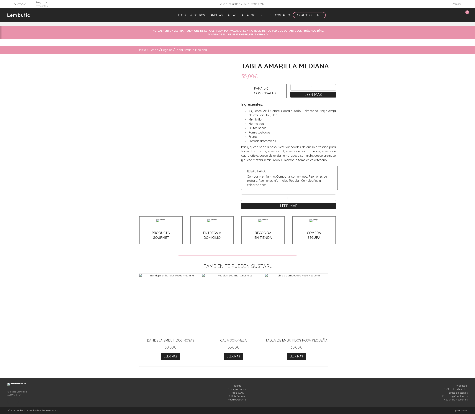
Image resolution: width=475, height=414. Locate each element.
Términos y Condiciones (455, 396)
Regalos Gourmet (237, 399)
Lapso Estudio (460, 410)
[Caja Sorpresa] (233, 305)
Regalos (166, 50)
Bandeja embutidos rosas (170, 340)
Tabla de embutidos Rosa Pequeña (296, 340)
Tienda (153, 50)
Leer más (313, 94)
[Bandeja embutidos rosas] (170, 305)
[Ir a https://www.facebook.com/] (16, 401)
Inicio (142, 50)
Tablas (237, 385)
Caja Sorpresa (233, 340)
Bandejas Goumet (237, 389)
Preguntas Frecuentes (455, 399)
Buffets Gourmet (237, 396)
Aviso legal (462, 385)
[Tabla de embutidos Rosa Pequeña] (296, 305)
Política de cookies (458, 392)
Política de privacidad (456, 389)
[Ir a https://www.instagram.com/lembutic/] (9, 401)
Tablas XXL (237, 392)
